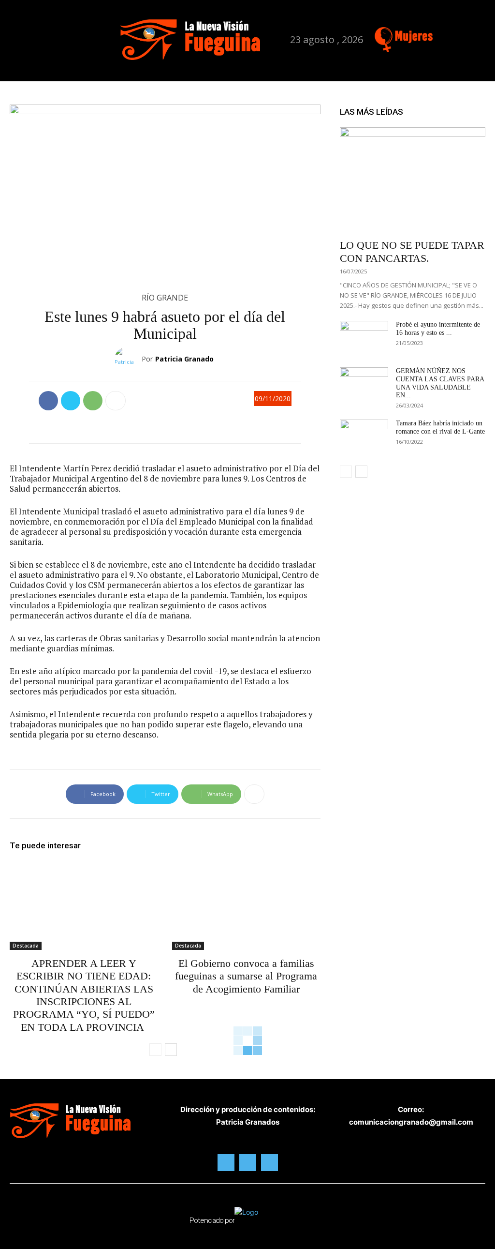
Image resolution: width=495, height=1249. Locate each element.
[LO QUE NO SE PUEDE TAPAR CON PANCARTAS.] (412, 180)
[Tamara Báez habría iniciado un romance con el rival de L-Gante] (364, 436)
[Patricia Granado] (128, 359)
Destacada (26, 945)
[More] (115, 400)
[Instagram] (455, 35)
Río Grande (165, 297)
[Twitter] (470, 35)
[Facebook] (440, 35)
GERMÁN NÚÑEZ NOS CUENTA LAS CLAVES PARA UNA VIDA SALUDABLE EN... (440, 383)
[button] (119, 39)
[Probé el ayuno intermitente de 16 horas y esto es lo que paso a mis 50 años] (364, 338)
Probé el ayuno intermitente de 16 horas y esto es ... (438, 328)
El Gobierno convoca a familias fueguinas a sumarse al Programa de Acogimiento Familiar (246, 976)
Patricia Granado (184, 358)
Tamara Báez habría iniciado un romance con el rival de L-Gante (440, 427)
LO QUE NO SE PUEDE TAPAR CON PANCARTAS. (412, 251)
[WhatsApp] (92, 400)
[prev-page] (155, 1049)
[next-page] (171, 1049)
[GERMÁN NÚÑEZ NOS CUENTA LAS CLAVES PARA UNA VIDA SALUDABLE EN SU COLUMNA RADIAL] (364, 384)
